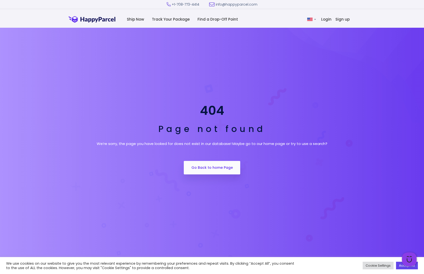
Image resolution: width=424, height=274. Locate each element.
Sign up (343, 19)
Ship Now (136, 19)
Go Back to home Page (212, 167)
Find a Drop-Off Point (218, 19)
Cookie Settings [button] (378, 265)
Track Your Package (171, 19)
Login (326, 19)
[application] (409, 259)
